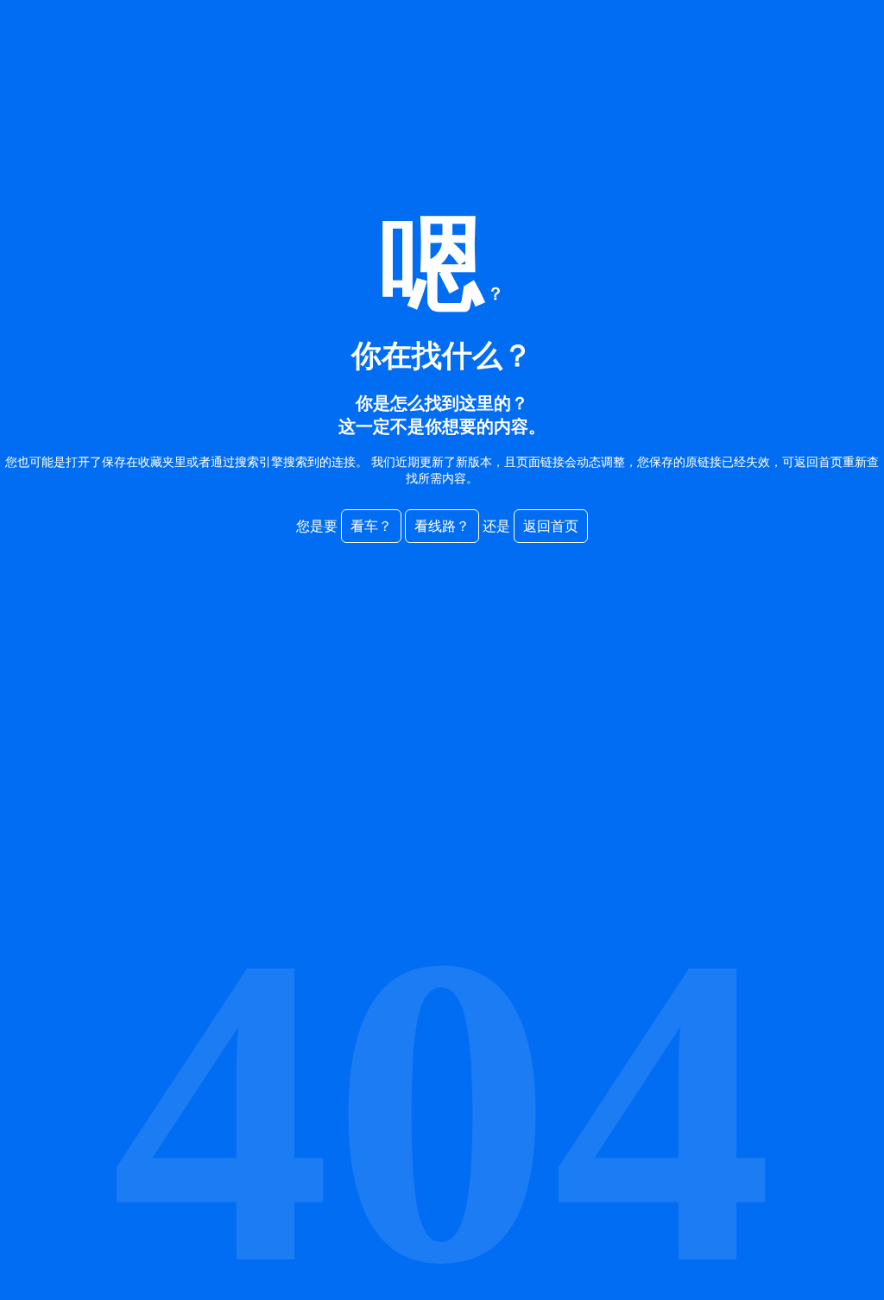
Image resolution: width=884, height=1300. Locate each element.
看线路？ (442, 526)
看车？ (371, 526)
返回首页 (550, 526)
